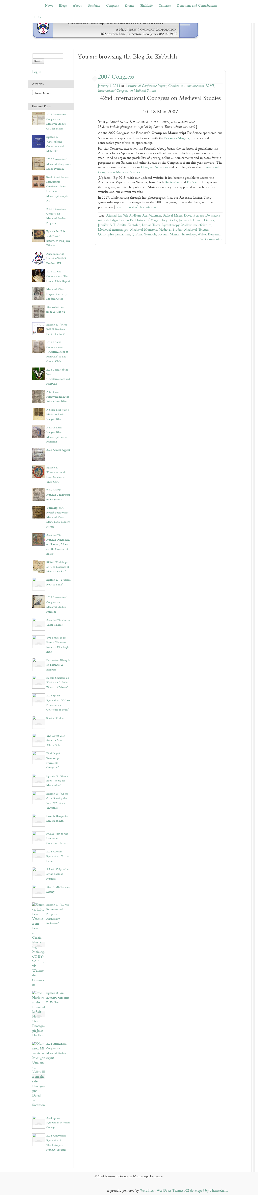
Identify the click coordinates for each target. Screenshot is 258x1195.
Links (37, 17)
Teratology (188, 234)
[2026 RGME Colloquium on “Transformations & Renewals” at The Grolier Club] (38, 346)
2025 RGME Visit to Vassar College (58, 622)
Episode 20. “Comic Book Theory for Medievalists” (57, 781)
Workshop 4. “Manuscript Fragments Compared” (53, 760)
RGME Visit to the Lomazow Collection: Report (57, 838)
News (49, 5)
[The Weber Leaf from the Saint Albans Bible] (38, 739)
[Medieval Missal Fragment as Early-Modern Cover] (38, 293)
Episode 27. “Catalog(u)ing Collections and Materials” (55, 144)
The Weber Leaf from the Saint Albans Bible (55, 740)
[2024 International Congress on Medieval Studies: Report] (38, 1076)
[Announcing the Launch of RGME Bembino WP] (38, 258)
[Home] (115, 28)
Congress (112, 5)
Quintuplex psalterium (114, 234)
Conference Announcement (186, 86)
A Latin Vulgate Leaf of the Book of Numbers (58, 874)
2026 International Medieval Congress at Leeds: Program (58, 164)
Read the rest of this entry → (136, 207)
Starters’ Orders (55, 718)
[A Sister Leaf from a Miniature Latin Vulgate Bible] (38, 414)
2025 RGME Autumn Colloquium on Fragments (58, 495)
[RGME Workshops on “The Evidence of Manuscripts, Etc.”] (38, 566)
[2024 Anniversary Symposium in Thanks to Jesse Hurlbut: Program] (38, 1139)
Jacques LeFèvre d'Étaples (196, 220)
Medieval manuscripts (113, 229)
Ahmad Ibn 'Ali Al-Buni (123, 215)
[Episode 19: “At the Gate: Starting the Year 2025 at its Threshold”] (38, 797)
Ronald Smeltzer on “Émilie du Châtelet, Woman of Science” (57, 683)
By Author (172, 182)
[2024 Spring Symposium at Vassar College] (38, 1122)
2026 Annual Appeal (58, 450)
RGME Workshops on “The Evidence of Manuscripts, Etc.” (57, 567)
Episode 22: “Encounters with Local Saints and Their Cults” (56, 474)
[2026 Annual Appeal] (38, 454)
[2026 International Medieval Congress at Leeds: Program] (38, 163)
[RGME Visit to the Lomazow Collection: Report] (38, 838)
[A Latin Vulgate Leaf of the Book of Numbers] (38, 873)
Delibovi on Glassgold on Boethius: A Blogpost (58, 665)
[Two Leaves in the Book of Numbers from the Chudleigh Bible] (38, 642)
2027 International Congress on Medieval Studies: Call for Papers (56, 121)
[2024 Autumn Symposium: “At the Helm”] (38, 855)
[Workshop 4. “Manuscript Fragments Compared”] (38, 757)
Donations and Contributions (197, 5)
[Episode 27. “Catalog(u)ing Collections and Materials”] (38, 141)
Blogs (63, 5)
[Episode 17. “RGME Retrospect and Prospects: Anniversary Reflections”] (38, 944)
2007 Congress (116, 77)
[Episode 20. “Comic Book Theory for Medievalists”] (38, 780)
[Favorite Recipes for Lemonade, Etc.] (38, 820)
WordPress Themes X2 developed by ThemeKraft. (192, 1190)
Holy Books (168, 220)
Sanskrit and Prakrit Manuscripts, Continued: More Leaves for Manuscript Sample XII (57, 189)
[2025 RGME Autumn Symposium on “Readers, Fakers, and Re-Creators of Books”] (38, 539)
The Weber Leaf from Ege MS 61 (55, 309)
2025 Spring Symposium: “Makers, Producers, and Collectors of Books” (58, 702)
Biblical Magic (172, 215)
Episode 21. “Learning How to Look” (58, 582)
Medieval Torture (196, 229)
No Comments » (211, 239)
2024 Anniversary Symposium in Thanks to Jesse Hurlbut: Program (56, 1142)
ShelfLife (146, 5)
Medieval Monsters (143, 229)
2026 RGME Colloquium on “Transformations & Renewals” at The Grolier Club (57, 352)
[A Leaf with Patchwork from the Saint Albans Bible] (38, 396)
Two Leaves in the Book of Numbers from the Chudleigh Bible (57, 644)
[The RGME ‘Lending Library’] (38, 891)
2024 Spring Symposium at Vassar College (58, 1123)
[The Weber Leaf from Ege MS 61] (38, 311)
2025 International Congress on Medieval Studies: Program (56, 604)
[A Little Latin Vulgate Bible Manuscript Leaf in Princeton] (38, 431)
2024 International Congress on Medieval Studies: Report (56, 1051)
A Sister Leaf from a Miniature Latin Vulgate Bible (57, 415)
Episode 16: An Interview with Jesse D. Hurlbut (57, 998)
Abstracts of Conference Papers (145, 86)
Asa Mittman (151, 215)
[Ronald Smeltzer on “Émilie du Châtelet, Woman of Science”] (38, 682)
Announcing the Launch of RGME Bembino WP (56, 259)
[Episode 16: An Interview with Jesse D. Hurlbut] (38, 1014)
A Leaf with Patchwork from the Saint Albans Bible (57, 397)
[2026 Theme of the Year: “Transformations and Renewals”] (38, 373)
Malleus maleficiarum (196, 225)
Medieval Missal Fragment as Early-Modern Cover (57, 294)
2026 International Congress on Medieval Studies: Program (56, 216)
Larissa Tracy (151, 225)
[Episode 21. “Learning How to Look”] (38, 584)
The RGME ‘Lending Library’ (58, 889)
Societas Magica (176, 137)
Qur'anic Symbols (144, 234)
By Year (193, 182)
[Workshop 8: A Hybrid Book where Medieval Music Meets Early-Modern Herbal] (38, 512)
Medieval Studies (171, 229)
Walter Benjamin (209, 234)
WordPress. (148, 1190)
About (77, 5)
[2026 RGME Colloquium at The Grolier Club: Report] (38, 275)
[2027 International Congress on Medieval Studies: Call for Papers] (38, 118)
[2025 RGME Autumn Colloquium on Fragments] (38, 494)
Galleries (165, 5)
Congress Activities (154, 167)
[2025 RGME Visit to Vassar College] (38, 624)
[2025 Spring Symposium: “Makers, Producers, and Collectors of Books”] (38, 699)
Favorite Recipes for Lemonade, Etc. (57, 818)
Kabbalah (134, 225)
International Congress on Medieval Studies (127, 90)
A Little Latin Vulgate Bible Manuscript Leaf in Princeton (56, 434)
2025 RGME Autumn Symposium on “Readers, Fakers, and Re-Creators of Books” (58, 544)
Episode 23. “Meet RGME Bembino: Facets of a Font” (56, 329)
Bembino (94, 5)
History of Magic (147, 220)
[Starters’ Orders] (38, 722)
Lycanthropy (171, 225)
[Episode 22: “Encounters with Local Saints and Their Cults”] (38, 471)
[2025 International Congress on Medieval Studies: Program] (38, 601)
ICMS (210, 86)
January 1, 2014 (109, 86)
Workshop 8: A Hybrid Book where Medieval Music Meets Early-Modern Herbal (58, 517)
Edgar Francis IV (122, 220)
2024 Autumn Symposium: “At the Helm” (57, 856)
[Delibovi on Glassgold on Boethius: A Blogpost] (38, 664)
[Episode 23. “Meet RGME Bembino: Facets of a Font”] (38, 329)
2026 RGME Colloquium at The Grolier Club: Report (58, 276)
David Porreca (194, 215)
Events (129, 5)
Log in (36, 72)
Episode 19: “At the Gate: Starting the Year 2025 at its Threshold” (57, 801)
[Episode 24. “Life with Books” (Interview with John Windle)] (38, 235)
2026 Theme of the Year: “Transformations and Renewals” (58, 377)
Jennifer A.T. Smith (112, 225)
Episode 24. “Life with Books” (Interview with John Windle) (58, 238)
